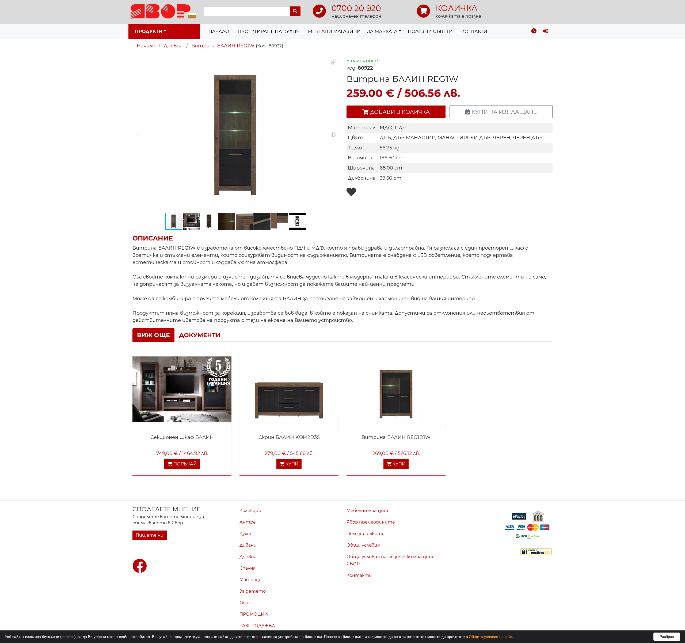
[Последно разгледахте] (534, 31)
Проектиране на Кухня (268, 31)
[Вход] (546, 31)
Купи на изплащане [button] (503, 112)
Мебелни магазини (334, 31)
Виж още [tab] (153, 335)
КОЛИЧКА (456, 8)
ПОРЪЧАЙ (184, 464)
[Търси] (295, 11)
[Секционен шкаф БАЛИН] (181, 389)
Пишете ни (149, 535)
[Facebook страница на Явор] (139, 566)
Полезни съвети (430, 31)
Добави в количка (399, 112)
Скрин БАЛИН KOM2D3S (289, 437)
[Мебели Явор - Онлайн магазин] (163, 11)
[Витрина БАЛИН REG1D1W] (396, 389)
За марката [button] (382, 31)
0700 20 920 (356, 8)
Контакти (474, 31)
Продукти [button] (148, 31)
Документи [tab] (199, 335)
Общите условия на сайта (492, 636)
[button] (333, 62)
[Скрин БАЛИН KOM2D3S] (288, 389)
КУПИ (291, 464)
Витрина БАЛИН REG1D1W (396, 437)
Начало (218, 31)
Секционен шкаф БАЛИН (182, 437)
